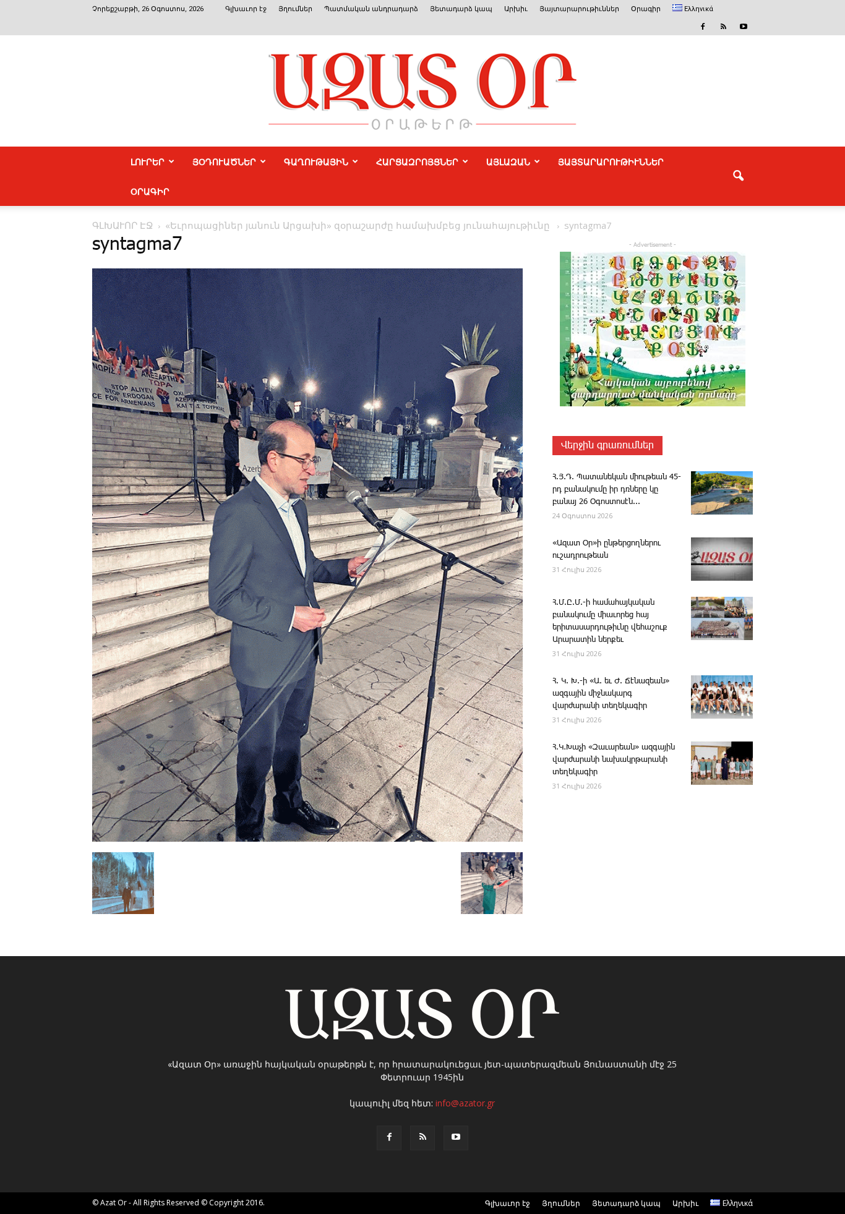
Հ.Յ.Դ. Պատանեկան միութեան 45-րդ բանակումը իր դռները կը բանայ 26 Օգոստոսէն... (616, 489)
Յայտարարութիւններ (579, 9)
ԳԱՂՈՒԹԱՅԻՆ (316, 161)
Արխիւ (516, 9)
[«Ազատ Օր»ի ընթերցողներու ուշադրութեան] (722, 559)
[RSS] (723, 26)
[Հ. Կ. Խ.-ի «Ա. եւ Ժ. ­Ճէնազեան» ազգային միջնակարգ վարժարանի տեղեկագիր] (722, 697)
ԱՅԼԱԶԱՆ (508, 161)
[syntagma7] (307, 839)
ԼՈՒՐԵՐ (148, 161)
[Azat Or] (422, 91)
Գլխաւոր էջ (246, 9)
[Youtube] (743, 26)
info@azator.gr (465, 1103)
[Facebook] (702, 26)
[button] (738, 176)
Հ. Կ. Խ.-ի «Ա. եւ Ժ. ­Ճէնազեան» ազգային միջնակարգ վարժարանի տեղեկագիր (610, 693)
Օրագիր (646, 9)
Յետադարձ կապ (461, 9)
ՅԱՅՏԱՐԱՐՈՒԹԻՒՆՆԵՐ (611, 161)
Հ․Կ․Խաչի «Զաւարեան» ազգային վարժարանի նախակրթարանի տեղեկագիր (613, 759)
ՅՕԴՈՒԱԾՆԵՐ (224, 161)
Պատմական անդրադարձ (371, 9)
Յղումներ (295, 9)
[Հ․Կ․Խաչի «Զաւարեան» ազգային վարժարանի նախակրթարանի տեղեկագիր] (722, 763)
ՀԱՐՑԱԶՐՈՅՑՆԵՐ (417, 161)
